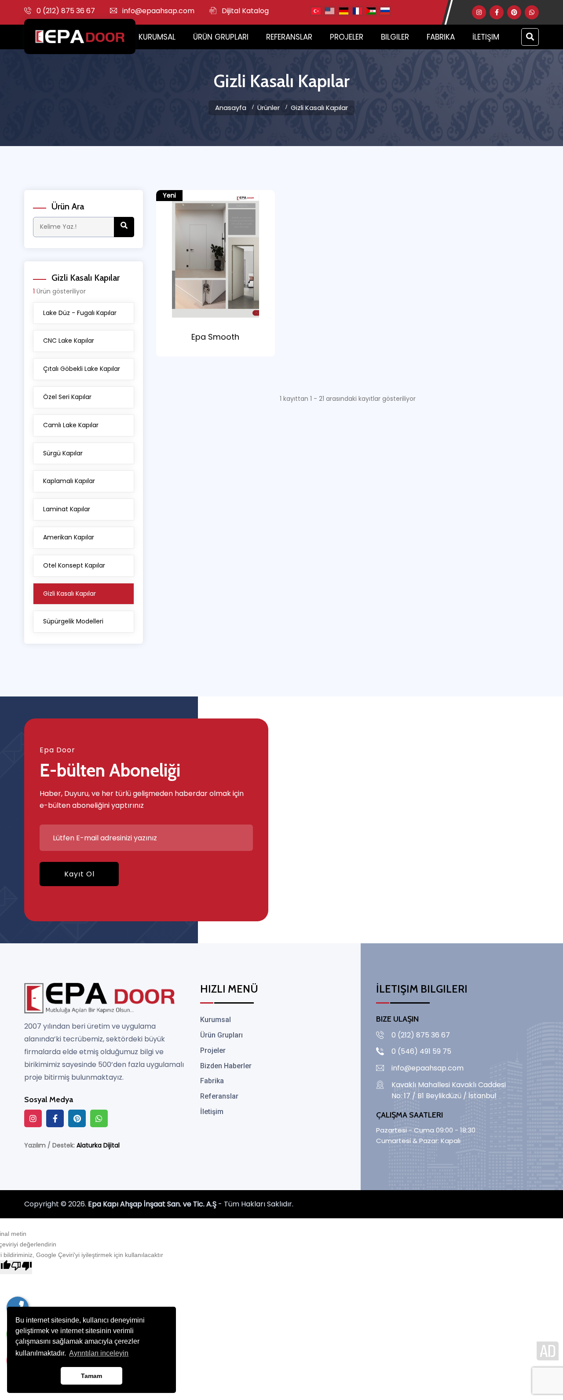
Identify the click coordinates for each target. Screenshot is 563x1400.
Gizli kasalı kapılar (319, 107)
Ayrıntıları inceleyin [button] (98, 1353)
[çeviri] (316, 11)
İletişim (485, 37)
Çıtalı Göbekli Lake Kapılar (81, 368)
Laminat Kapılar (66, 509)
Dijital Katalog (245, 11)
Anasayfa (230, 107)
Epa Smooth (215, 336)
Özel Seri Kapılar (67, 396)
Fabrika (441, 37)
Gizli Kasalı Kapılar (69, 593)
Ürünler (268, 107)
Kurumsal (157, 37)
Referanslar (289, 37)
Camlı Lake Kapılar (71, 425)
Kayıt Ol (79, 874)
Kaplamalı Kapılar (69, 480)
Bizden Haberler (226, 1066)
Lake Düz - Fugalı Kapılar (80, 312)
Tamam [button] (91, 1375)
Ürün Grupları (221, 37)
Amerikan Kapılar (68, 537)
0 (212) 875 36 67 (66, 11)
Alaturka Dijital (98, 1145)
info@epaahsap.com (158, 11)
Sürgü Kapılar (63, 453)
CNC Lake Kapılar (68, 340)
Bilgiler (395, 37)
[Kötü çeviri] (21, 1267)
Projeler (346, 37)
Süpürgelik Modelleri (73, 621)
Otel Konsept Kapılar (74, 565)
